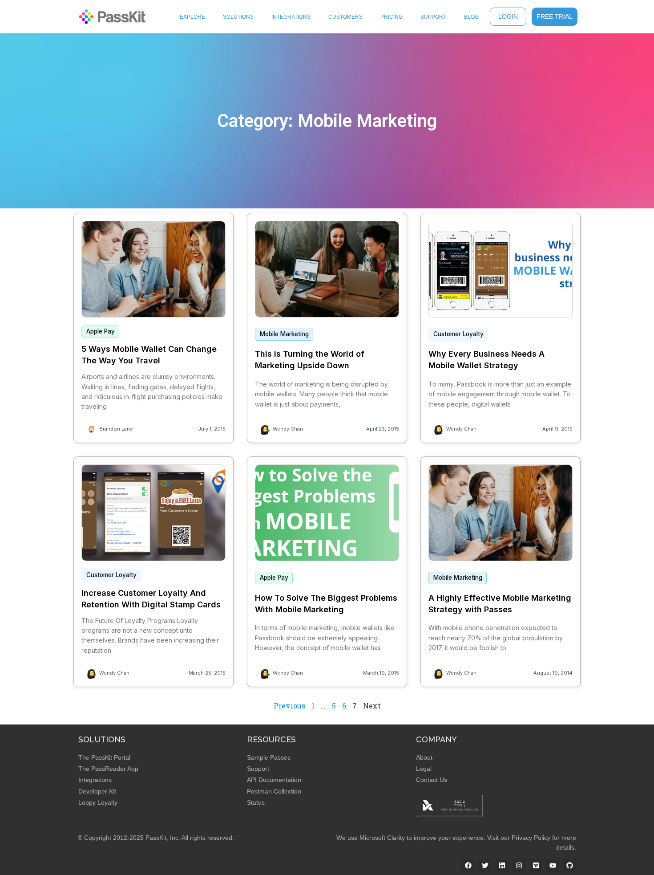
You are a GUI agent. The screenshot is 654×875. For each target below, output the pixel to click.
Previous (289, 705)
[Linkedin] (502, 865)
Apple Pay (100, 331)
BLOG (471, 17)
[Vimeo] (535, 865)
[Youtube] (552, 865)
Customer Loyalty (458, 334)
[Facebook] (468, 865)
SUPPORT (433, 17)
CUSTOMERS (345, 17)
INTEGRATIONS (291, 17)
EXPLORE (192, 17)
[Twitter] (485, 865)
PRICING (391, 17)
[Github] (569, 865)
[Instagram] (518, 865)
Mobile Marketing (284, 334)
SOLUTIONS (238, 17)
